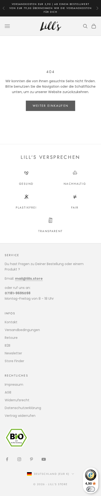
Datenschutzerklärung (23, 408)
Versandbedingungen (22, 330)
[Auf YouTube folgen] (43, 459)
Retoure (11, 337)
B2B (7, 345)
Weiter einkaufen (50, 105)
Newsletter (13, 353)
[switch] (90, 489)
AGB (8, 392)
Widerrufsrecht (17, 400)
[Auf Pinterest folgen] (31, 459)
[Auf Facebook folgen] (7, 459)
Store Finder (14, 361)
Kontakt (11, 322)
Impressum (14, 384)
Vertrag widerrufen (20, 415)
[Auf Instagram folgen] (19, 459)
